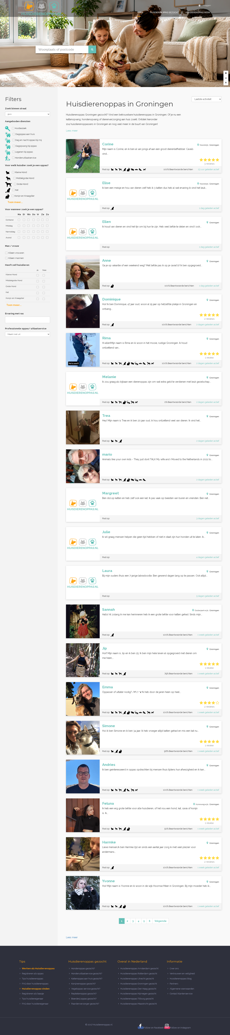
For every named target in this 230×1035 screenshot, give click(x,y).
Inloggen (206, 5)
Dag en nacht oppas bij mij (28, 140)
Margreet (110, 493)
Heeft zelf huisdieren (17, 265)
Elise (106, 183)
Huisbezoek (20, 128)
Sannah (108, 609)
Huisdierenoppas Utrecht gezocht (137, 978)
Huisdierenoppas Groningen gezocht (138, 983)
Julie (106, 532)
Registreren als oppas (32, 973)
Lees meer (72, 130)
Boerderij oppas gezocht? (83, 998)
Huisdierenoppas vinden (36, 988)
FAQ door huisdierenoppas (35, 983)
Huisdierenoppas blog (181, 978)
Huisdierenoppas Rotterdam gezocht (138, 973)
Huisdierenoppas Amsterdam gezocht (139, 968)
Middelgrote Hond (25, 178)
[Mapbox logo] (8, 84)
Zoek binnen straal (15, 108)
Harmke (109, 842)
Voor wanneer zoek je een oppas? (24, 209)
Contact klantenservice (181, 993)
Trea (106, 415)
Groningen (214, 145)
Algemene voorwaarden (182, 988)
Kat (16, 190)
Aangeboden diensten (17, 121)
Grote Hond (22, 184)
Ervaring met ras (14, 313)
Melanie (109, 377)
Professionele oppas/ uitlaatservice (25, 328)
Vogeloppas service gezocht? (85, 988)
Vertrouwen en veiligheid (182, 973)
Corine (107, 144)
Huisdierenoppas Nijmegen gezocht (138, 993)
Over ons (174, 968)
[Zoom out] (225, 78)
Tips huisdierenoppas (32, 978)
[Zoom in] (225, 73)
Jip (104, 648)
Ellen (106, 222)
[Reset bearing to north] (225, 82)
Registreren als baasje (33, 993)
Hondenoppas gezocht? (83, 968)
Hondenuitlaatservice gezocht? (86, 973)
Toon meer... (15, 202)
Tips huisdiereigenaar (32, 998)
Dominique (111, 299)
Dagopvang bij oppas (26, 146)
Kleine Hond (20, 172)
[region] (115, 43)
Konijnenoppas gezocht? (83, 983)
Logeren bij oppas (24, 152)
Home (140, 12)
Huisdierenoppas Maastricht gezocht (138, 1003)
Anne (106, 260)
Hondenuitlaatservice (25, 157)
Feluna (108, 803)
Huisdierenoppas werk (198, 12)
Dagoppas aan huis (25, 134)
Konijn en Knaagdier (24, 196)
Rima (106, 338)
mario (107, 454)
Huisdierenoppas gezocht (164, 12)
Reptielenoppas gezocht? (83, 993)
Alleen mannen (16, 258)
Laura (107, 571)
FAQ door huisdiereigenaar (35, 1003)
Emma (107, 687)
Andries (108, 765)
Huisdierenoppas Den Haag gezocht (138, 988)
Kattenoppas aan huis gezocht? (86, 978)
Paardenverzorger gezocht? (85, 1003)
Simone (108, 726)
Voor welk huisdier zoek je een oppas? (26, 165)
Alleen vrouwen (16, 253)
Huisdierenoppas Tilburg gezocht (137, 998)
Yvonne (108, 881)
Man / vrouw (12, 246)
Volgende (161, 921)
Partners (174, 983)
